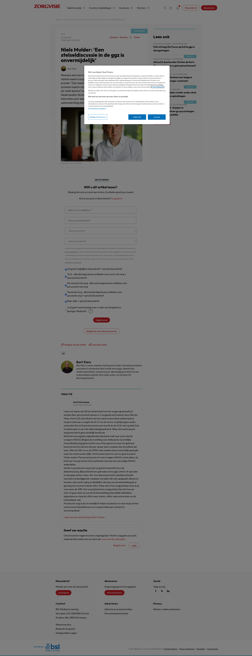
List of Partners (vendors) (97, 108)
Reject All (137, 117)
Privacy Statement (157, 87)
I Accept (157, 117)
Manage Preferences (98, 117)
